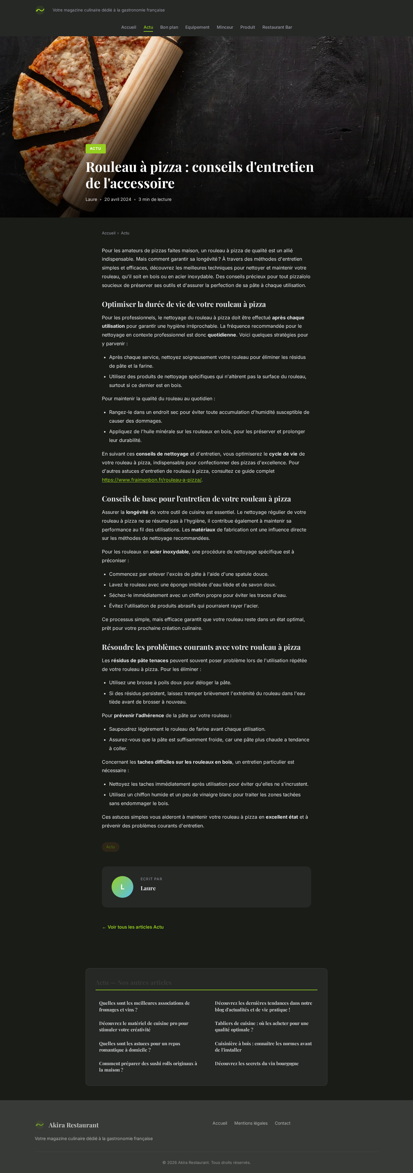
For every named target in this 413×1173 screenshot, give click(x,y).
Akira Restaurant (74, 1124)
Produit (247, 27)
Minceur (225, 27)
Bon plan (169, 27)
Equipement (197, 27)
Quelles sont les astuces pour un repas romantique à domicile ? (139, 1046)
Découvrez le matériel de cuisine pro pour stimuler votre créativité (143, 1026)
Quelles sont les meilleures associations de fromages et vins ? (144, 1006)
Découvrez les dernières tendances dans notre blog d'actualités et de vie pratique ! (263, 1006)
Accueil (128, 27)
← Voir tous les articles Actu (133, 927)
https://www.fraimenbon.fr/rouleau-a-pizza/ (151, 480)
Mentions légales (251, 1123)
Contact (283, 1123)
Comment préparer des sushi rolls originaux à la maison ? (148, 1066)
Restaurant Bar (277, 27)
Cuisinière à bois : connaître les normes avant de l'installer (263, 1046)
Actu (148, 27)
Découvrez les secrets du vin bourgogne (257, 1063)
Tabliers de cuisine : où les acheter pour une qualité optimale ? (262, 1026)
